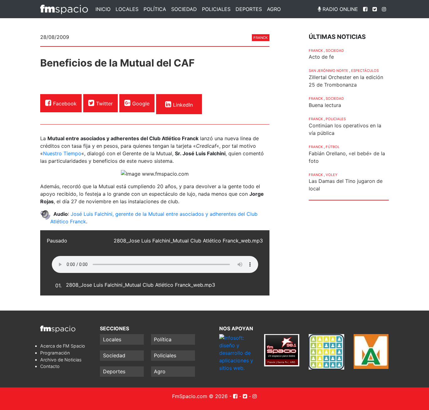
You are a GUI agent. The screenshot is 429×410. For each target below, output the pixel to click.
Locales (127, 9)
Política (155, 9)
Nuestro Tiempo (62, 153)
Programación (55, 352)
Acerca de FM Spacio (62, 346)
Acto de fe (321, 57)
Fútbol (332, 147)
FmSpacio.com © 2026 (200, 396)
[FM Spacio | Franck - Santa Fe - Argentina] (64, 9)
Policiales (216, 9)
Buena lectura (325, 105)
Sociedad (184, 9)
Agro (274, 9)
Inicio (103, 9)
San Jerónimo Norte (328, 70)
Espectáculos (365, 70)
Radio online (339, 9)
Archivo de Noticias (61, 359)
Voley (331, 175)
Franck (260, 37)
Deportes (249, 9)
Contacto (50, 366)
